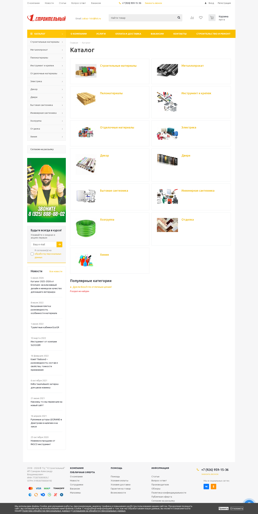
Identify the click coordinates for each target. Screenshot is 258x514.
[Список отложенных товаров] (201, 19)
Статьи (155, 476)
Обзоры (155, 488)
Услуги (101, 33)
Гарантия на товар (121, 488)
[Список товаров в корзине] (219, 20)
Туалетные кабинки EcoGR (45, 327)
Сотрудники (76, 484)
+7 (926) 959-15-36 (131, 3)
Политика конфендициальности (168, 492)
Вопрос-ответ (159, 480)
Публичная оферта (82, 472)
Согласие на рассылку (163, 500)
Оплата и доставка (128, 33)
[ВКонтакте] (206, 486)
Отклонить (237, 508)
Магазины (75, 492)
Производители (160, 484)
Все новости (55, 271)
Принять (223, 508)
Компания (77, 468)
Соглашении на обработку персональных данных (98, 510)
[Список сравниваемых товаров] (192, 19)
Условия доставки (120, 484)
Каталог (39, 33)
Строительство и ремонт (213, 33)
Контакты (180, 33)
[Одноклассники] (213, 486)
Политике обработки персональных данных (46, 510)
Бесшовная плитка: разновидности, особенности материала (44, 309)
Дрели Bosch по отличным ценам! (92, 287)
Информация (160, 468)
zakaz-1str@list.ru (91, 18)
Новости (74, 480)
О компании (79, 33)
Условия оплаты (119, 480)
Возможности (118, 492)
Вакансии (157, 33)
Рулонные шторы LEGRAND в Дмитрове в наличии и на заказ (46, 423)
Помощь (116, 468)
